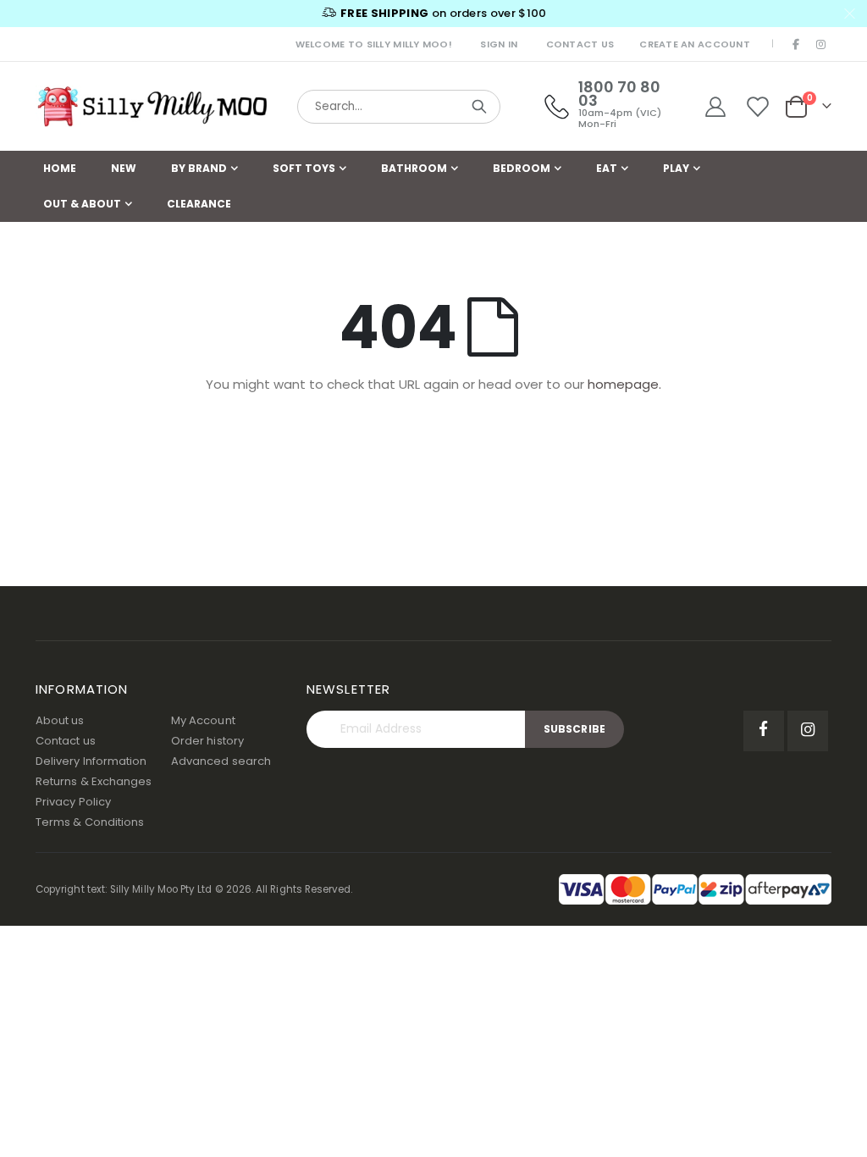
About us (60, 720)
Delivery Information (91, 761)
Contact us (66, 741)
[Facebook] (797, 44)
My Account (203, 720)
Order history (207, 741)
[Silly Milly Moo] (152, 106)
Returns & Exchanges (94, 781)
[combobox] (398, 107)
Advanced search (221, 761)
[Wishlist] (758, 107)
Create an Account (694, 44)
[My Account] (715, 107)
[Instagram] (820, 44)
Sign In (498, 44)
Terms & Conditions (90, 822)
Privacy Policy (73, 802)
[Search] (479, 107)
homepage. (624, 384)
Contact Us (580, 44)
